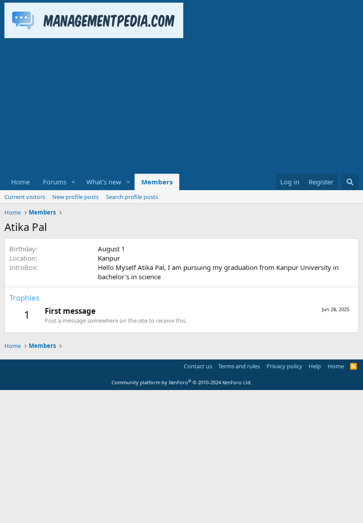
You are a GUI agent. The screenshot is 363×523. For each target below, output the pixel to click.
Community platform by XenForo (182, 382)
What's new (103, 181)
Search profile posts (132, 197)
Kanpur (109, 258)
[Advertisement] (181, 107)
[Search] (350, 182)
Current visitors (24, 197)
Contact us (198, 366)
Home (20, 181)
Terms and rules (239, 366)
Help (315, 366)
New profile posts (75, 197)
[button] (73, 182)
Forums (54, 181)
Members (157, 181)
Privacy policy (284, 366)
